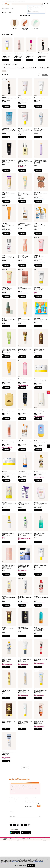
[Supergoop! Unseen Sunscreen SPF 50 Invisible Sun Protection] (7, 47)
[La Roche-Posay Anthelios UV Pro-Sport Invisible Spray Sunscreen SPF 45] (25, 465)
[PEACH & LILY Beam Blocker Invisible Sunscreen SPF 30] (9, 281)
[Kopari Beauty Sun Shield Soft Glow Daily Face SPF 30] (25, 683)
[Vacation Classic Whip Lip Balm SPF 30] (41, 651)
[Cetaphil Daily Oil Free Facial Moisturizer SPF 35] (25, 526)
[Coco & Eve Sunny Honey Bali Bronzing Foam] (31, 47)
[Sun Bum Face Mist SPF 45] (9, 682)
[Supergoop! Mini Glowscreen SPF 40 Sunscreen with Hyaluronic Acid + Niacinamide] (25, 122)
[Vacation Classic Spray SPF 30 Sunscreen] (9, 652)
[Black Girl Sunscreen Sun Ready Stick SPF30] (25, 620)
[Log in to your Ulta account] (44, 4)
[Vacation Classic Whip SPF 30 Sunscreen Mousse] (41, 590)
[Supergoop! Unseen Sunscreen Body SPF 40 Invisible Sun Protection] (25, 713)
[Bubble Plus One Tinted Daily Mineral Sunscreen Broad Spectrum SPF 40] (9, 342)
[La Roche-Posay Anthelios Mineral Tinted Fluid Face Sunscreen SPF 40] (25, 216)
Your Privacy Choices (21, 865)
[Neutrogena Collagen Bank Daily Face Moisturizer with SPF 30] (25, 558)
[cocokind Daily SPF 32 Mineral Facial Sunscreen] (9, 372)
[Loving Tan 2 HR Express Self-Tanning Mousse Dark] (19, 47)
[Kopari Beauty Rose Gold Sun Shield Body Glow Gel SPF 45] (9, 434)
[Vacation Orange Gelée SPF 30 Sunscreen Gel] (41, 714)
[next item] (48, 49)
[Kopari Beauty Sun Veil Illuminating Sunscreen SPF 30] (41, 186)
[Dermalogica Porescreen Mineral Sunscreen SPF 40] (25, 652)
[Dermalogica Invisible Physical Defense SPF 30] (25, 590)
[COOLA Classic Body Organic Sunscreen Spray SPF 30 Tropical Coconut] (41, 621)
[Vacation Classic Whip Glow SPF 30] (41, 465)
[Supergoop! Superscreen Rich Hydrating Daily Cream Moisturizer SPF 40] (41, 372)
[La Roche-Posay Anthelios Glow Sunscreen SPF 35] (25, 433)
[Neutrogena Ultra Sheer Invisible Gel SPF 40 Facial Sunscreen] (9, 745)
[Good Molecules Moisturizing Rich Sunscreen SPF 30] (9, 185)
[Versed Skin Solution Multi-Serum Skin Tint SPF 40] (9, 311)
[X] (43, 7)
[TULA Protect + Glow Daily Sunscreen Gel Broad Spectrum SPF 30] (25, 186)
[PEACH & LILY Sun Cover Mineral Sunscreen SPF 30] (41, 249)
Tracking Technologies (6, 862)
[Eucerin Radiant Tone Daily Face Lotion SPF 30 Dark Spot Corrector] (9, 250)
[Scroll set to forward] (48, 68)
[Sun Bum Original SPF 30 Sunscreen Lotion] (9, 620)
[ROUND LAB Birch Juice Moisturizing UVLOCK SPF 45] (41, 121)
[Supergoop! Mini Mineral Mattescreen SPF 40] (41, 557)
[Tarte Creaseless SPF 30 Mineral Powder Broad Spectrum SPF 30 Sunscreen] (41, 153)
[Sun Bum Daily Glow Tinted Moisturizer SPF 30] (9, 589)
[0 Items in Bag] (47, 4)
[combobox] (45, 75)
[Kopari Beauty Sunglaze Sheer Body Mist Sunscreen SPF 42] (25, 249)
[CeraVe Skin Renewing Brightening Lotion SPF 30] (25, 495)
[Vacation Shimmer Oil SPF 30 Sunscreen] (25, 280)
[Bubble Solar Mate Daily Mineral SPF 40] (25, 311)
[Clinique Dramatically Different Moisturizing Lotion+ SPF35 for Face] (25, 154)
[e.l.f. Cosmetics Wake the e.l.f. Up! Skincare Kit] (41, 311)
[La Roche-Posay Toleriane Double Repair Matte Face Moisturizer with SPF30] (9, 121)
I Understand (31, 865)
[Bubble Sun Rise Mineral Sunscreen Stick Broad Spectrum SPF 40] (9, 402)
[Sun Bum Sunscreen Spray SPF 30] (41, 341)
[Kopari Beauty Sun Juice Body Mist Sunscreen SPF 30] (25, 372)
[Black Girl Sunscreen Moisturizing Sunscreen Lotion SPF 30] (9, 152)
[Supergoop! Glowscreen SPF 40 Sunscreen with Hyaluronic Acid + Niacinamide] (25, 91)
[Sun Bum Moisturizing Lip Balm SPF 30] (25, 341)
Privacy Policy (15, 861)
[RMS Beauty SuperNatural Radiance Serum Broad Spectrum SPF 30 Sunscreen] (9, 558)
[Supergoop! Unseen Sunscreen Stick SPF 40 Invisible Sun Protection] (9, 495)
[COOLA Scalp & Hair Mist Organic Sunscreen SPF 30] (41, 525)
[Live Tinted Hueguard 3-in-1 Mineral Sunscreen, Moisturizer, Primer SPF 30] (9, 217)
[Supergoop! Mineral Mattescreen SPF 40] (41, 90)
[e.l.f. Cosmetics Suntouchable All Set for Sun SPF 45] (9, 526)
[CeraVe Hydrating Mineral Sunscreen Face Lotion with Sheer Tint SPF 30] (41, 217)
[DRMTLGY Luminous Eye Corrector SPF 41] (43, 47)
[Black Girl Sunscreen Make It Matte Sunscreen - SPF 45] (25, 402)
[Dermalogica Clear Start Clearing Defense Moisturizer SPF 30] (41, 683)
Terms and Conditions (38, 861)
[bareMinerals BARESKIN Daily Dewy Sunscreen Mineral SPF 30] (41, 403)
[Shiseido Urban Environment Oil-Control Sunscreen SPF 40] (41, 495)
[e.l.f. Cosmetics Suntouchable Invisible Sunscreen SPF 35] (41, 281)
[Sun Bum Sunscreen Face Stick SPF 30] (9, 713)
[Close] (47, 859)
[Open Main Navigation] (2, 4)
